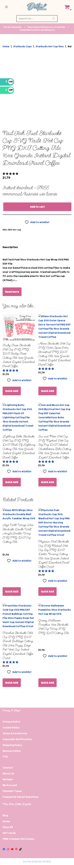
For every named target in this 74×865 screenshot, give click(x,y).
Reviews (8, 779)
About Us (8, 773)
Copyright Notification (17, 739)
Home (6, 46)
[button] (11, 173)
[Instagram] (8, 849)
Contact (8, 767)
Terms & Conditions (15, 733)
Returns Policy (12, 751)
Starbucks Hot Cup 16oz (50, 46)
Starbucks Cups (22, 46)
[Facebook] (4, 849)
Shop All (8, 827)
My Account (10, 785)
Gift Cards (9, 833)
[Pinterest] (16, 849)
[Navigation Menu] (6, 7)
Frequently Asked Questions (21, 796)
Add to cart (37, 206)
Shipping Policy (12, 745)
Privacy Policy (11, 721)
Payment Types (12, 791)
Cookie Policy (11, 727)
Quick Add (11, 391)
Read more (12, 291)
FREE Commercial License (18, 838)
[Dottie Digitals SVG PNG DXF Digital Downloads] (37, 6)
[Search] (54, 18)
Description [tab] (10, 247)
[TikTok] (20, 849)
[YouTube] (12, 849)
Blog (5, 815)
